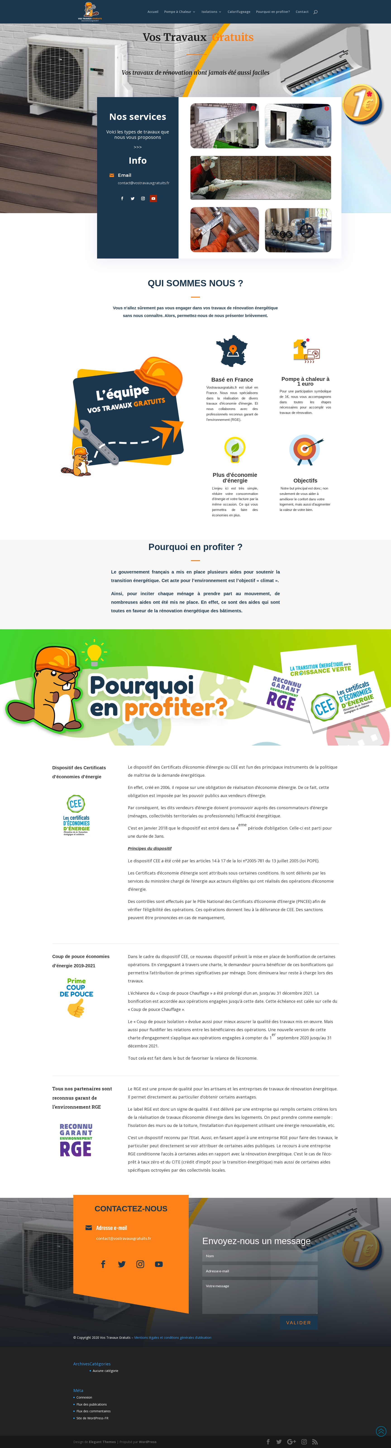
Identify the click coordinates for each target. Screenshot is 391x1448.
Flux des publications (91, 1404)
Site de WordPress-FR (92, 1418)
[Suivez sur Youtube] (153, 198)
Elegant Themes (102, 1442)
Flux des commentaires (93, 1411)
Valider (298, 1322)
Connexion (84, 1397)
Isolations (209, 12)
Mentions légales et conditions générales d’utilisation (172, 1337)
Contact (302, 12)
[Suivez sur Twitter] (132, 198)
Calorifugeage (239, 12)
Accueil (153, 12)
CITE (176, 1162)
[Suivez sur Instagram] (143, 198)
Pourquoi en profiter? (273, 12)
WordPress (148, 1442)
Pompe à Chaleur (177, 12)
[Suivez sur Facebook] (122, 198)
